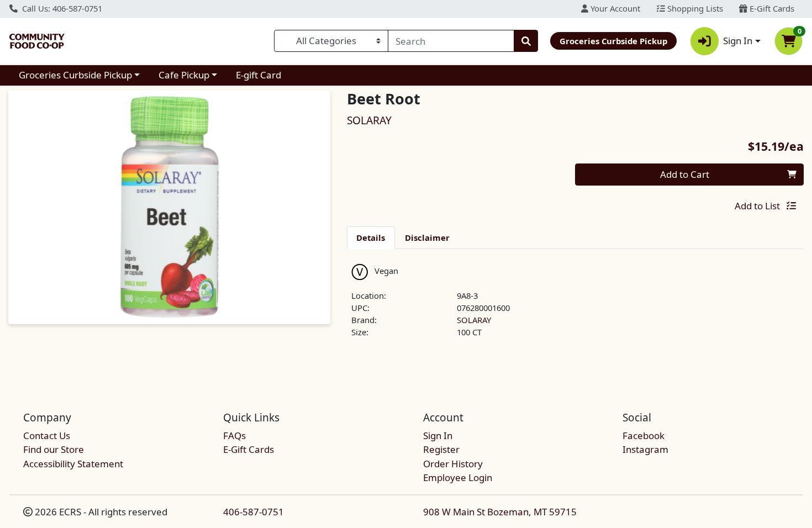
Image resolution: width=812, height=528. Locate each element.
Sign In (437, 435)
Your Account (614, 8)
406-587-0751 (253, 511)
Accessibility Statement (73, 463)
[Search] (526, 41)
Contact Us (46, 435)
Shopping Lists (694, 8)
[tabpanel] (575, 305)
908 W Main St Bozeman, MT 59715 (500, 511)
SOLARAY (474, 319)
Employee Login (457, 477)
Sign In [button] (737, 40)
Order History (453, 463)
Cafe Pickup (184, 74)
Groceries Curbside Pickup (75, 74)
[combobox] (451, 41)
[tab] (371, 237)
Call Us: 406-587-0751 (61, 8)
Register (441, 449)
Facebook (644, 435)
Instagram (645, 449)
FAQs (234, 435)
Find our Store (53, 449)
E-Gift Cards (770, 8)
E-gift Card (258, 74)
